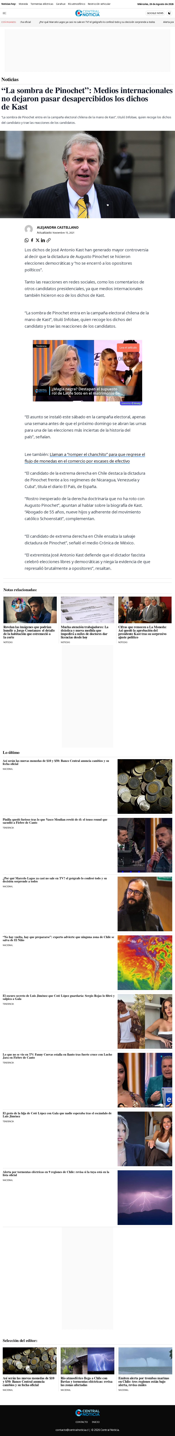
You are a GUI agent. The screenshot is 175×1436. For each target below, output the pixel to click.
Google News (155, 13)
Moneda (23, 3)
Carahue (60, 3)
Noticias (9, 79)
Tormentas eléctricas (42, 3)
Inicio (95, 1422)
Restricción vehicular (99, 3)
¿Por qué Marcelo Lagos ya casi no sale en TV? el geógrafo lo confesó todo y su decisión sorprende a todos (59, 22)
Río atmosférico (76, 3)
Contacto (82, 1422)
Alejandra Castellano (58, 227)
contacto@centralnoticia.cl (72, 1430)
